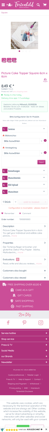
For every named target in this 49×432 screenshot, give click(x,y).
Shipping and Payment (17, 384)
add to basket (31, 202)
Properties (8, 242)
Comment (26, 213)
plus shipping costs (20, 91)
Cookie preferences (16, 375)
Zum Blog (24, 315)
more (14, 235)
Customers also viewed (14, 277)
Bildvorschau (10, 135)
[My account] (9, 4)
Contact (37, 379)
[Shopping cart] (45, 4)
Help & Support (25, 379)
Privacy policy (15, 388)
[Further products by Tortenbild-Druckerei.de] (45, 80)
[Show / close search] (38, 4)
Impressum (35, 388)
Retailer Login (33, 375)
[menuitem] (3, 4)
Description (8, 226)
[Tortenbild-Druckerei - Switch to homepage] (24, 4)
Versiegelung (11, 147)
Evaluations (8, 259)
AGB (25, 388)
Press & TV (10, 379)
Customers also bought (14, 270)
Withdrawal (34, 384)
